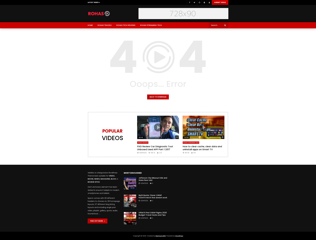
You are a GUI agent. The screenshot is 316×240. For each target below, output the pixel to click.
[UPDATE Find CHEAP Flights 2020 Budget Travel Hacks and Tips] (130, 218)
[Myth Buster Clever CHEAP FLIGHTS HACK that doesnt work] (130, 201)
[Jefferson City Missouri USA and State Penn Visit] (130, 183)
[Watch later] (199, 2)
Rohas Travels (104, 25)
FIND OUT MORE (97, 221)
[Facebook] (189, 2)
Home (90, 25)
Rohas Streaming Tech (151, 25)
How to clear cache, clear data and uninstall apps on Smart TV (202, 148)
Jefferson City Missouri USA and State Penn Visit (153, 179)
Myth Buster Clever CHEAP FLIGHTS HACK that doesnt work (153, 196)
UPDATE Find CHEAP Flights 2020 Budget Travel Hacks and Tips (153, 213)
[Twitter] (194, 2)
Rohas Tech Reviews (125, 25)
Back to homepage (158, 97)
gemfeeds (143, 153)
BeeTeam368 (161, 236)
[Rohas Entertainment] (100, 13)
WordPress (179, 236)
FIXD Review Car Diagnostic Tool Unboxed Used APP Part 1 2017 (155, 148)
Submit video (220, 2)
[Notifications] (204, 2)
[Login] (209, 2)
